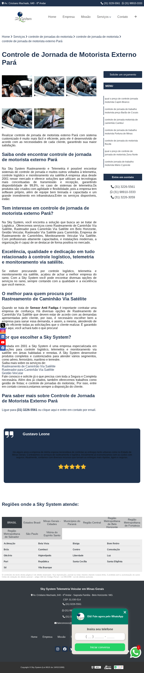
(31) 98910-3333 (133, 3)
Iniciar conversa (100, 647)
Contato (122, 16)
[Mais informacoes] (135, 17)
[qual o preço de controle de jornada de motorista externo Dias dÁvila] (81, 86)
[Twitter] (3, 325)
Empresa (69, 16)
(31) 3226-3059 (124, 197)
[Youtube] (3, 342)
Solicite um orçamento (123, 74)
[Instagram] (58, 649)
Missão (86, 16)
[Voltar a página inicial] (23, 17)
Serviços (103, 16)
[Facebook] (65, 649)
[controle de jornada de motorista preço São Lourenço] (49, 118)
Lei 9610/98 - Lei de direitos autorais (77, 577)
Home (52, 16)
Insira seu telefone (100, 629)
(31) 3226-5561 (111, 3)
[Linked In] (3, 336)
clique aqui (49, 409)
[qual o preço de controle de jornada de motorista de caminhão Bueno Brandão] (49, 86)
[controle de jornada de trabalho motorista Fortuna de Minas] (17, 118)
